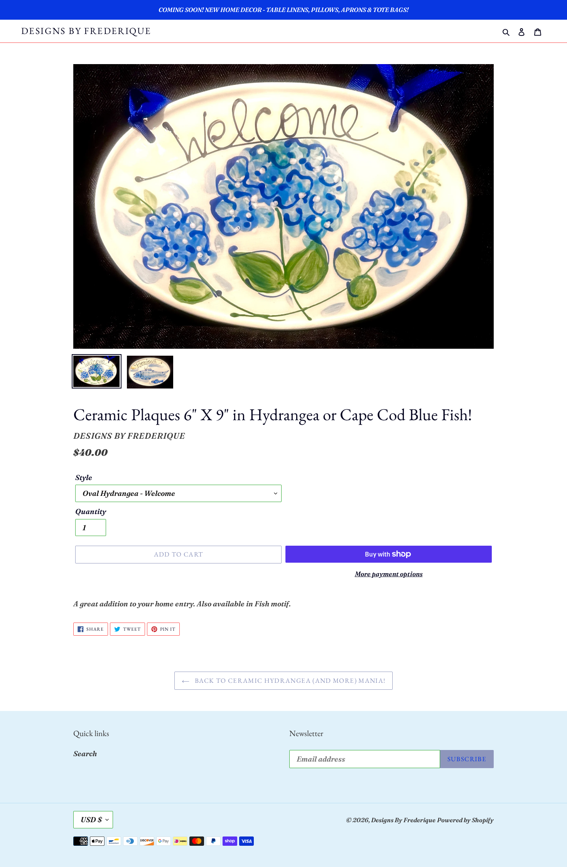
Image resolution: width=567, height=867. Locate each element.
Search (85, 753)
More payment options (389, 574)
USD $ (91, 819)
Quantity (90, 511)
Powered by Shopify (465, 820)
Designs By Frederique (86, 31)
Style (83, 477)
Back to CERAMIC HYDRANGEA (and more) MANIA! (289, 680)
